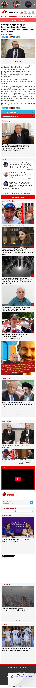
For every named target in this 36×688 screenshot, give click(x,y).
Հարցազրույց (6, 515)
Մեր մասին (22, 667)
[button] (3, 138)
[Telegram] (3, 37)
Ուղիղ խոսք (6, 121)
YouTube (13, 116)
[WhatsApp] (19, 37)
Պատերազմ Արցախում (18, 20)
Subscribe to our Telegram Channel (8, 502)
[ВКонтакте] (7, 37)
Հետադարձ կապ (12, 667)
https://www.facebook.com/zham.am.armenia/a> (23, 676)
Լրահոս (4, 159)
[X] (12, 37)
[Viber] (17, 37)
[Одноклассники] (10, 37)
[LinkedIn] (14, 37)
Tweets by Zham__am (7, 558)
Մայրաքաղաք (7, 584)
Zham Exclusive (6, 421)
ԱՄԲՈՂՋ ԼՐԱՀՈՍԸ (18, 197)
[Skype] (5, 37)
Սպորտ (4, 624)
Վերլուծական (6, 378)
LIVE (3, 467)
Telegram (13, 112)
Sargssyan (21, 686)
